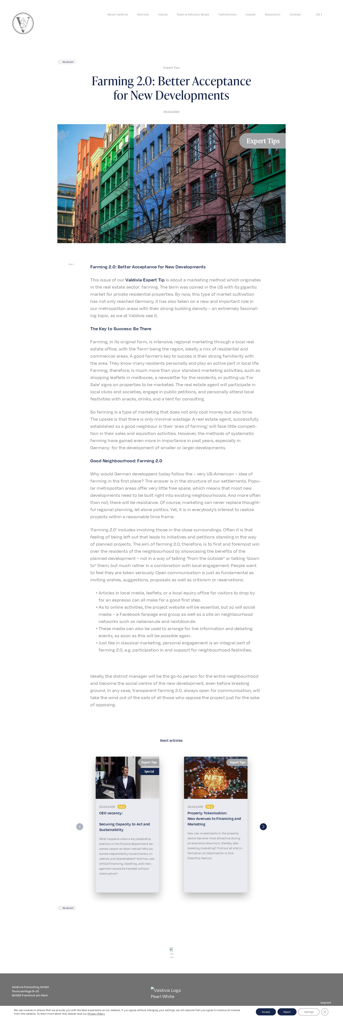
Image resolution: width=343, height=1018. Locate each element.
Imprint (326, 1003)
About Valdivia (117, 14)
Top (171, 957)
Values (163, 14)
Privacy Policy (96, 1013)
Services (143, 14)
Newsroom (272, 14)
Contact (295, 14)
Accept (266, 1012)
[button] (263, 826)
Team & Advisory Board (193, 14)
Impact (251, 14)
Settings (309, 1012)
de (318, 14)
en (325, 14)
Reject (287, 1012)
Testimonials (227, 14)
